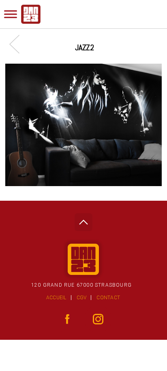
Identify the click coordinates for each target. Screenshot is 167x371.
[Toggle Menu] (10, 14)
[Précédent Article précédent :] (18, 44)
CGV (82, 297)
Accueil (56, 297)
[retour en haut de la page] (83, 220)
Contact (108, 297)
